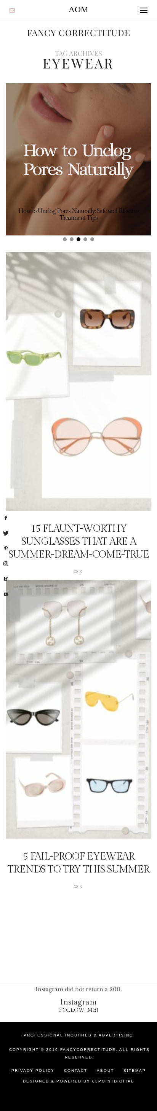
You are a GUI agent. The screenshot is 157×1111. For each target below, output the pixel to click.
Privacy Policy (32, 1070)
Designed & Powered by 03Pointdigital (78, 1081)
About (105, 1070)
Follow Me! (78, 1010)
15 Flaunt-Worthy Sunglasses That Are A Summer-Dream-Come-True (78, 541)
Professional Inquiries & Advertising (78, 1035)
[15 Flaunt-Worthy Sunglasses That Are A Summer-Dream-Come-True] (78, 381)
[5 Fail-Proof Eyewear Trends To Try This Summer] (78, 709)
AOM (78, 9)
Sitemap (134, 1070)
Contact (75, 1070)
